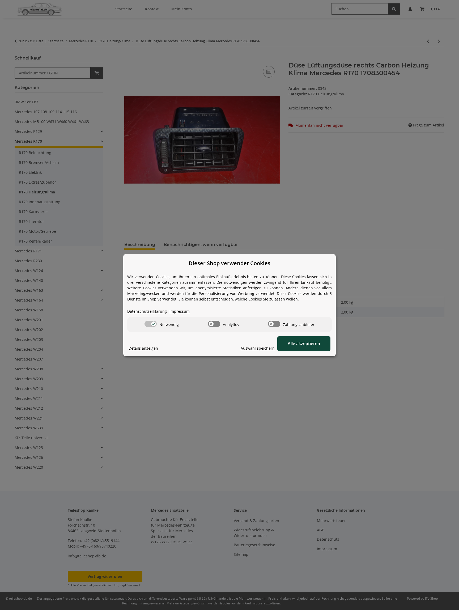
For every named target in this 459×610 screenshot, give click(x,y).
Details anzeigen (143, 348)
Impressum (179, 311)
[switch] (150, 324)
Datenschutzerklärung (147, 311)
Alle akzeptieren (304, 343)
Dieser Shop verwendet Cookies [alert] (229, 263)
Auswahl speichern (258, 348)
